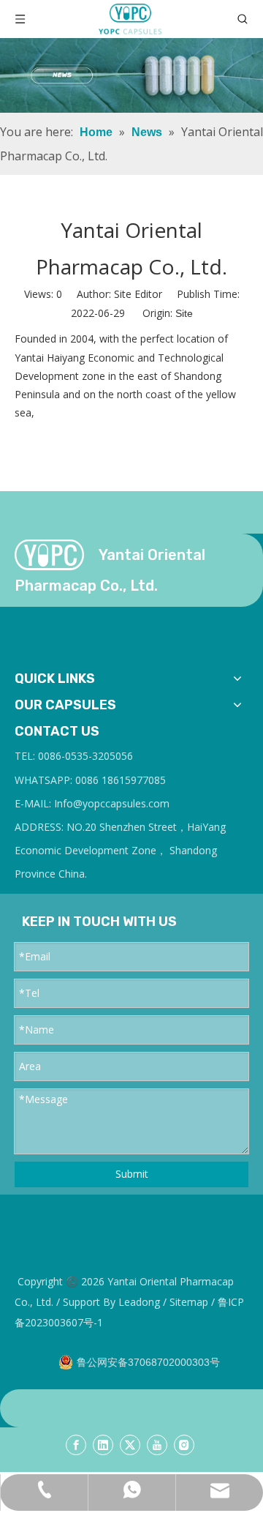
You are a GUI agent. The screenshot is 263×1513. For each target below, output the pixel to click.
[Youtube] (157, 1445)
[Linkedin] (103, 1445)
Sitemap (188, 1302)
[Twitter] (130, 1445)
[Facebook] (76, 1445)
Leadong (139, 1302)
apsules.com (139, 803)
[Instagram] (184, 1445)
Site (184, 313)
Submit (131, 1174)
